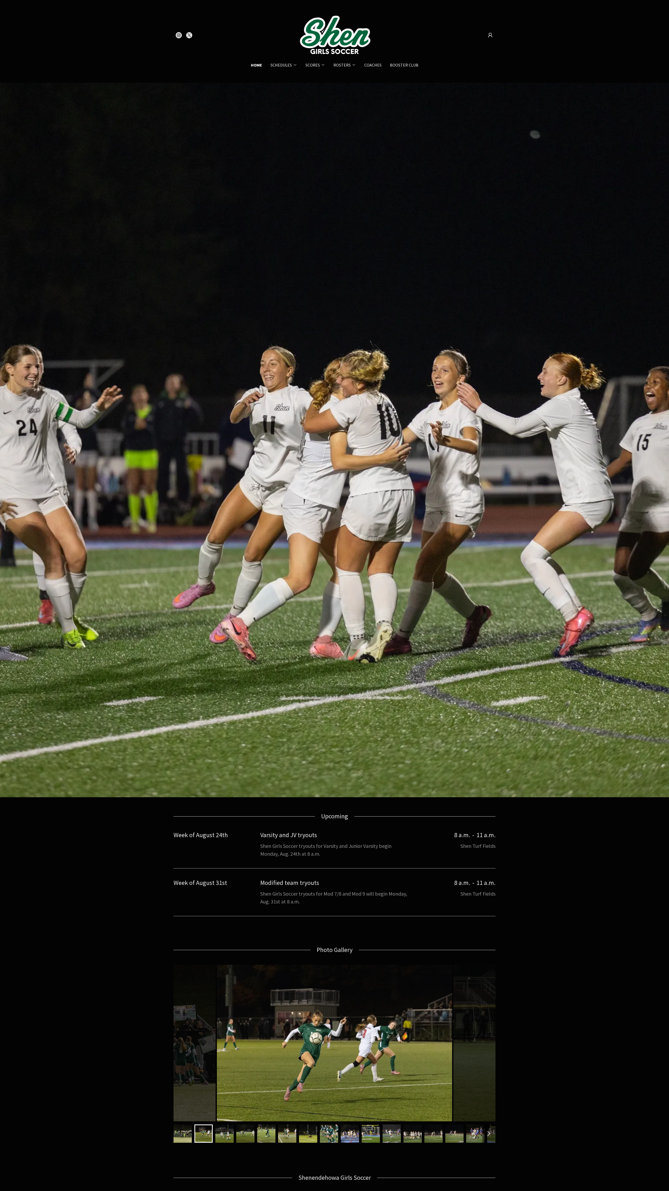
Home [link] (256, 65)
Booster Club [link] (404, 65)
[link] (179, 35)
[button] (490, 35)
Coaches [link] (373, 65)
